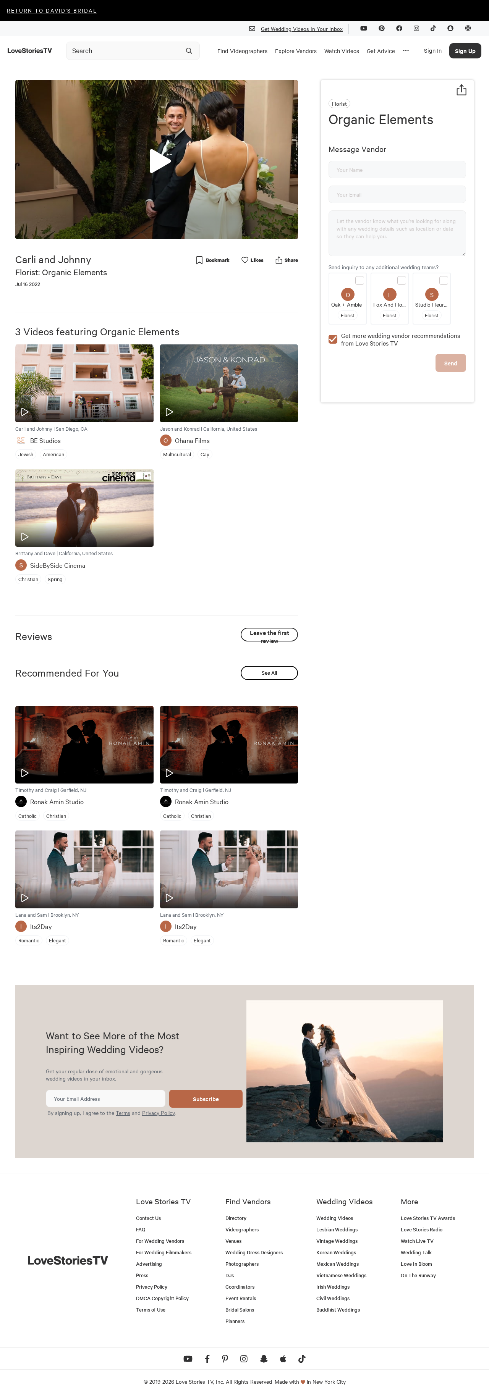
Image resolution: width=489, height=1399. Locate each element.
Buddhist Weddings (338, 1309)
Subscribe (206, 1099)
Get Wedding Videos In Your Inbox (302, 28)
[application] (156, 159)
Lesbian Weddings (337, 1229)
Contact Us (148, 1217)
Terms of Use (150, 1309)
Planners (234, 1321)
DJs (229, 1275)
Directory (235, 1217)
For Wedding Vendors (160, 1240)
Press (142, 1275)
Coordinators (239, 1286)
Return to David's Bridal (52, 10)
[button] (156, 159)
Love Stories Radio (421, 1229)
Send (450, 363)
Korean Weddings (336, 1252)
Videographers (242, 1229)
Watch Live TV (417, 1240)
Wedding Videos (334, 1217)
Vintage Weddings (337, 1240)
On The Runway (418, 1275)
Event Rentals (240, 1298)
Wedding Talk (416, 1252)
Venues (233, 1240)
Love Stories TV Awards (428, 1217)
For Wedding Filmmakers (163, 1252)
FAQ (141, 1229)
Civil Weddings (333, 1298)
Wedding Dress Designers (254, 1252)
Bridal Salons (239, 1309)
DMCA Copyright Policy (162, 1298)
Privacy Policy (158, 1112)
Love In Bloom (416, 1263)
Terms (123, 1112)
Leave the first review (269, 634)
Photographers (242, 1263)
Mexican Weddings (337, 1263)
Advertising (149, 1263)
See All (269, 672)
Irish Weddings (333, 1286)
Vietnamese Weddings (341, 1275)
